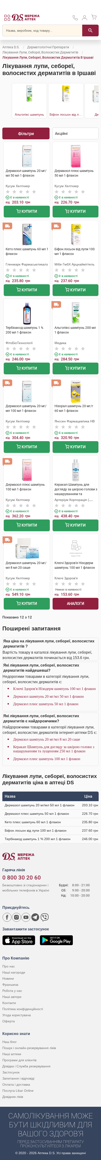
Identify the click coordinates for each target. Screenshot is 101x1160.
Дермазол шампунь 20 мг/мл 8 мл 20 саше (46, 739)
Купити (29, 211)
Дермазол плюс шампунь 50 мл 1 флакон (45, 704)
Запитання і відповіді (18, 1078)
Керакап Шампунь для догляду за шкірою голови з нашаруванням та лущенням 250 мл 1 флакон (53, 749)
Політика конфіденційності (22, 1009)
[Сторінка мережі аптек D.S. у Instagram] (16, 917)
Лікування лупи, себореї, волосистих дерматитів (40, 52)
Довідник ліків (12, 1097)
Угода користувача (16, 1015)
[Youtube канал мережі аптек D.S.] (26, 917)
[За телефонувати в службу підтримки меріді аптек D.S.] (75, 19)
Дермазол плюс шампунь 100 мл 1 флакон (46, 759)
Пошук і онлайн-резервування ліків (29, 1048)
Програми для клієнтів (19, 1060)
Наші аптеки (11, 1054)
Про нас (8, 966)
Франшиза (10, 984)
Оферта (8, 1021)
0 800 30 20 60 (21, 877)
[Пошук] (90, 30)
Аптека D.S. (10, 47)
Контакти (9, 1003)
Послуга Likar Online (18, 1090)
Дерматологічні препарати (48, 47)
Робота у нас (12, 991)
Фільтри (26, 133)
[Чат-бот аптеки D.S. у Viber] (44, 917)
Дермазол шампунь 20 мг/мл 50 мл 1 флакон (48, 696)
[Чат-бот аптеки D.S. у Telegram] (35, 917)
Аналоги (75, 603)
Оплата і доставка (16, 1084)
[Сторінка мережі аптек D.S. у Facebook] (7, 917)
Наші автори (11, 997)
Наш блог (9, 1042)
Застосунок (10, 1072)
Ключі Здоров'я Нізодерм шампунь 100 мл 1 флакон (54, 689)
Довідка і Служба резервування (26, 1066)
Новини (8, 978)
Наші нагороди (13, 972)
